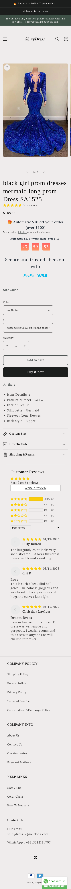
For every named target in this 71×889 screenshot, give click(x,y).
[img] (32, 539)
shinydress (39, 882)
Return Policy (16, 683)
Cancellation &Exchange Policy (28, 710)
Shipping (22, 232)
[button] (5, 39)
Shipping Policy (17, 674)
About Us (13, 735)
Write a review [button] (35, 488)
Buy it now (35, 372)
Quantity (8, 337)
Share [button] (11, 384)
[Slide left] (27, 172)
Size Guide (10, 290)
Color (6, 302)
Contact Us (14, 744)
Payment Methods (19, 762)
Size (5, 320)
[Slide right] (44, 172)
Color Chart (15, 796)
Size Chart (14, 787)
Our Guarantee (17, 753)
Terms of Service (18, 701)
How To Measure (18, 805)
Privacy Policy (17, 692)
